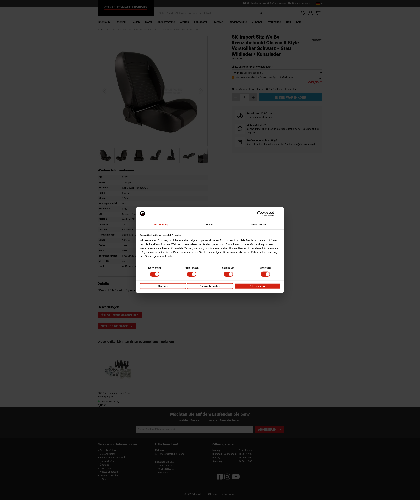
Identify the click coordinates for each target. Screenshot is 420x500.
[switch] (191, 274)
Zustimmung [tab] (161, 224)
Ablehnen (162, 285)
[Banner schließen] (279, 213)
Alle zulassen (257, 285)
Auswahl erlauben (210, 285)
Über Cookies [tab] (259, 224)
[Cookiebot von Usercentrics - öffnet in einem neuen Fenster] (259, 213)
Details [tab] (210, 224)
